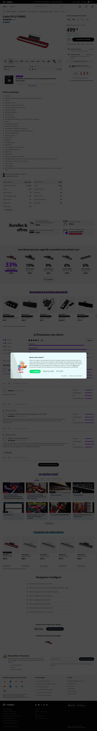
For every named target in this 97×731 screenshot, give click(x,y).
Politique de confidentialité (75, 375)
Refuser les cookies (48, 371)
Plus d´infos (59, 371)
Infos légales (64, 375)
